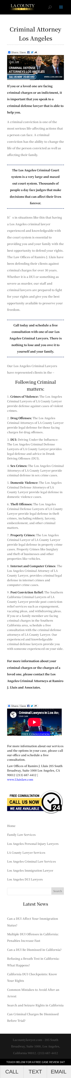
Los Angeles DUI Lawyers (25, 879)
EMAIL (58, 1072)
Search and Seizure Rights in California (35, 1005)
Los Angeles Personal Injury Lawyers (33, 844)
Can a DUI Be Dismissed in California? (34, 950)
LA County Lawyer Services (26, 852)
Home (11, 826)
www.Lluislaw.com (20, 779)
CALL (11, 1072)
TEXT (35, 1072)
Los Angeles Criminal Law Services (31, 861)
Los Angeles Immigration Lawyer (30, 870)
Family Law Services (21, 834)
